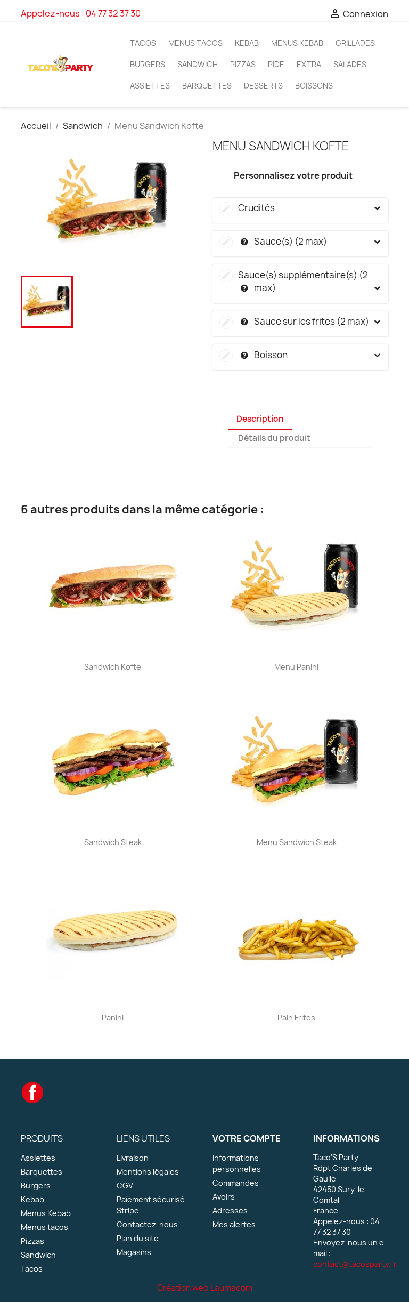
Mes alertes (234, 1224)
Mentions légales (148, 1172)
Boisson (254, 355)
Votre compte (246, 1138)
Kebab (247, 43)
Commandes (235, 1183)
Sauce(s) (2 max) (273, 241)
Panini (113, 1017)
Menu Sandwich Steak (297, 842)
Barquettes (207, 86)
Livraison (133, 1158)
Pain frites (296, 1017)
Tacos (143, 43)
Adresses (230, 1210)
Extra (309, 64)
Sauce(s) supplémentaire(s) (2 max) (294, 281)
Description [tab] (260, 418)
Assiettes (150, 86)
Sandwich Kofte (112, 667)
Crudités (247, 208)
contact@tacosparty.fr (355, 1264)
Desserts (263, 86)
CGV (125, 1185)
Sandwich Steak (113, 842)
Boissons (314, 86)
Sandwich (197, 64)
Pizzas (243, 64)
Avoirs (223, 1197)
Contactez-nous (147, 1224)
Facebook (32, 1092)
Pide (276, 64)
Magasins (134, 1252)
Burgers (147, 64)
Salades (349, 64)
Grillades (355, 43)
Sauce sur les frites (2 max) (294, 321)
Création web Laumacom (204, 1287)
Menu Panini (296, 667)
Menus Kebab (297, 43)
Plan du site (138, 1238)
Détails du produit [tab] (274, 438)
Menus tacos (195, 43)
